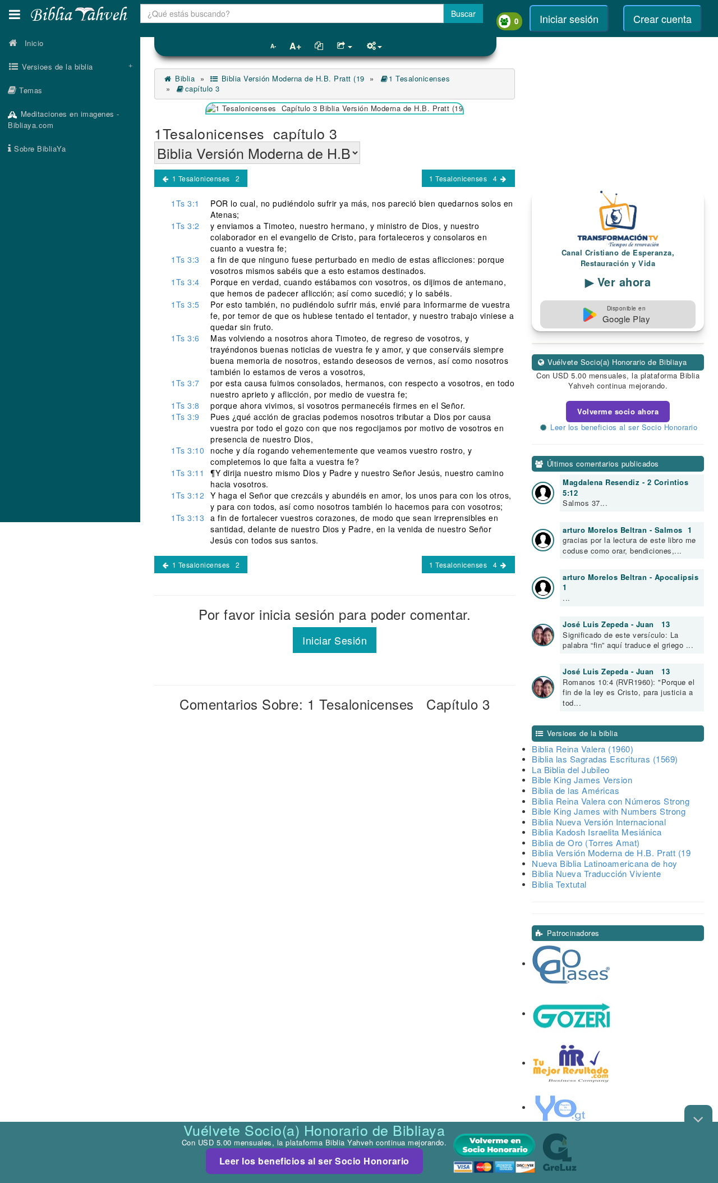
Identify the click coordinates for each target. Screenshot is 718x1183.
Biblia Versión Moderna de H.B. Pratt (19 (292, 78)
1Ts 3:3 (185, 259)
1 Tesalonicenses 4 (464, 178)
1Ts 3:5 (185, 304)
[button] (14, 14)
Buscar (463, 13)
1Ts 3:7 (185, 383)
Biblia (184, 78)
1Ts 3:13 (187, 517)
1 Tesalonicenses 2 (205, 178)
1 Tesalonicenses (422, 78)
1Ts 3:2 (185, 225)
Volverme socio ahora (618, 411)
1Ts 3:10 (187, 450)
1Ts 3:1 (185, 203)
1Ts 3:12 (187, 495)
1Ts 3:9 (185, 416)
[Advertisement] (70, 339)
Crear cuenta (662, 18)
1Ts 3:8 (185, 405)
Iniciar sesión (569, 18)
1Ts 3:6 (185, 338)
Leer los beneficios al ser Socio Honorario (314, 1160)
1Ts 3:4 (185, 281)
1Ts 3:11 (187, 472)
